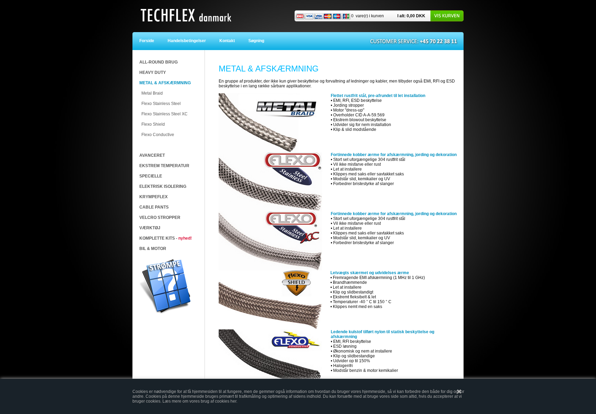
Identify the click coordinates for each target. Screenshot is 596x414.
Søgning (256, 40)
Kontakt (228, 40)
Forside (150, 40)
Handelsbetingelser (188, 40)
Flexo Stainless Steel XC (164, 114)
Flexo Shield (153, 124)
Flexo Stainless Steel (161, 103)
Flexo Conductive (157, 134)
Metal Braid (152, 93)
